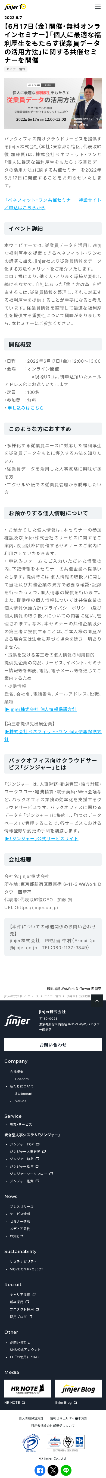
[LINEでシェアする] (66, 1470)
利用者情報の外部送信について (53, 1425)
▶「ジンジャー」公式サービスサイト (42, 838)
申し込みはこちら (26, 407)
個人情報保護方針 (30, 1418)
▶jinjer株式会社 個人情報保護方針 (41, 709)
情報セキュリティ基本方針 (69, 1418)
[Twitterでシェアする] (53, 1470)
